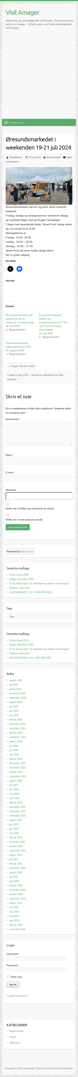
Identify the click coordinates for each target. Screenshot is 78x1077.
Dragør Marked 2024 (21, 366)
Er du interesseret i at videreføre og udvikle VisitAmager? (39, 583)
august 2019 (15, 903)
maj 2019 (14, 916)
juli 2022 (13, 824)
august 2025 (15, 702)
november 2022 (17, 811)
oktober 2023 (16, 772)
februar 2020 (15, 885)
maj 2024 (14, 754)
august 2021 (15, 855)
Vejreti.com (27, 551)
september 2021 (17, 850)
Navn (9, 455)
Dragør (12, 1037)
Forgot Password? (17, 995)
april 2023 (14, 798)
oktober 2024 (16, 732)
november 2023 (17, 767)
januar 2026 (15, 689)
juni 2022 (14, 828)
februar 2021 (15, 863)
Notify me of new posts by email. (24, 519)
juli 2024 (13, 745)
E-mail (10, 472)
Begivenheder (54, 157)
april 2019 (14, 920)
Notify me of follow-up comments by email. (30, 508)
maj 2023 (14, 793)
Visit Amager (22, 12)
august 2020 (15, 872)
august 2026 (15, 680)
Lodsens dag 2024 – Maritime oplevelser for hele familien (35, 377)
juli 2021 (13, 859)
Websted (11, 489)
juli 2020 (13, 876)
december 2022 (17, 807)
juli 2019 (13, 907)
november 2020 (17, 868)
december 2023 (17, 763)
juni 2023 (14, 789)
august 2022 (15, 820)
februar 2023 (15, 802)
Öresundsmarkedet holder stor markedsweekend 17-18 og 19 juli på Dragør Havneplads (53, 322)
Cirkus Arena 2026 (18, 574)
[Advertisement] (39, 78)
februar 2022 (15, 837)
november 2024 (17, 728)
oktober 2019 (16, 894)
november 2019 (17, 890)
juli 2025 (13, 706)
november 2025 (17, 693)
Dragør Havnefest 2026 (21, 579)
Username (13, 953)
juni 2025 (14, 711)
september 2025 (17, 697)
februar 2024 (15, 759)
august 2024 (15, 741)
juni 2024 (14, 750)
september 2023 (17, 776)
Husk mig (16, 976)
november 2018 (17, 929)
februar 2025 (15, 719)
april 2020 (14, 881)
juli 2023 (13, 785)
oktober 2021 (16, 846)
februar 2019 (15, 924)
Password (12, 965)
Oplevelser (14, 1042)
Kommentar (13, 419)
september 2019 (17, 898)
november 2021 (17, 841)
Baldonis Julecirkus (19, 588)
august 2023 (15, 780)
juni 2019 (14, 911)
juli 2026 (13, 684)
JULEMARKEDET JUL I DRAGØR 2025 (30, 592)
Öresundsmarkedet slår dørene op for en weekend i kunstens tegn (20, 319)
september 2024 (17, 737)
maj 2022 (14, 833)
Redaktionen (15, 157)
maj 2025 (14, 715)
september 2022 (17, 815)
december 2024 (17, 724)
